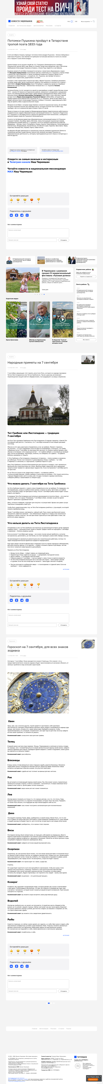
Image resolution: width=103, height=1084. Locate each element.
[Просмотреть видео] (16, 320)
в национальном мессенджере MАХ (52, 151)
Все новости (86, 339)
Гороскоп (12, 641)
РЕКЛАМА (49, 26)
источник (66, 569)
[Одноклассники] (16, 215)
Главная (34, 1028)
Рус (69, 21)
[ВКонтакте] (11, 215)
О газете (61, 1028)
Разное (68, 1028)
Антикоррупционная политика (16, 1078)
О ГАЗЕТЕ (58, 26)
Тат (76, 21)
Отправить (64, 240)
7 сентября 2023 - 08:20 (13, 49)
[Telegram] (21, 215)
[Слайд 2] (37, 294)
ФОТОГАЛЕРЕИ (39, 26)
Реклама (53, 1028)
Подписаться (93, 1079)
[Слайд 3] (39, 294)
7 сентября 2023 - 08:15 (13, 367)
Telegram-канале (16, 151)
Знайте (11, 35)
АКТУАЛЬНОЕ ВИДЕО (24, 26)
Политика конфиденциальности (16, 1081)
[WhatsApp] (27, 215)
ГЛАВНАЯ (11, 26)
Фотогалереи (43, 1028)
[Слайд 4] (41, 294)
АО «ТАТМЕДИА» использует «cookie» (18, 1079)
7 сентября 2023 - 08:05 (13, 655)
